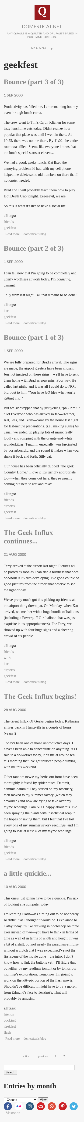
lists (6, 311)
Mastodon (13, 1113)
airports (9, 506)
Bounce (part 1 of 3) (34, 337)
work (7, 658)
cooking (10, 1020)
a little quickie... (28, 873)
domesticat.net (42, 26)
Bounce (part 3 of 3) (34, 82)
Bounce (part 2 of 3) (34, 248)
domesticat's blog (35, 234)
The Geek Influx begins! (40, 696)
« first (26, 1056)
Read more (12, 234)
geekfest (10, 228)
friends (9, 222)
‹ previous (42, 1056)
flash (7, 1032)
